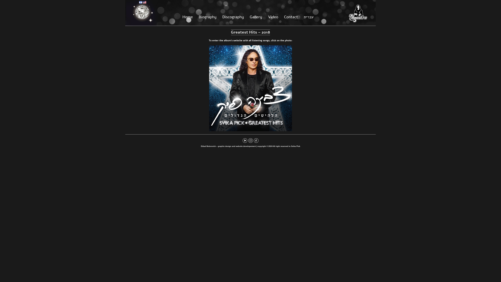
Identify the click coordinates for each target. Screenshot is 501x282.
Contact (291, 17)
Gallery (256, 17)
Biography (207, 17)
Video (273, 17)
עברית (308, 17)
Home (187, 17)
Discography (233, 17)
